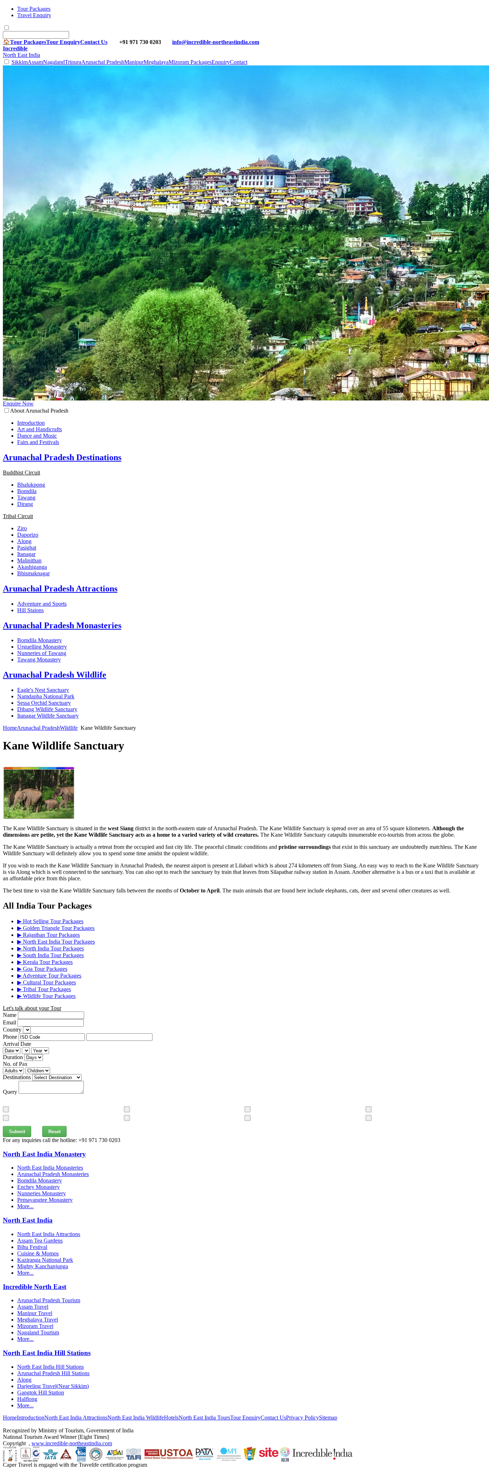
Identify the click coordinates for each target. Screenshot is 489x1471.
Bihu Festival (32, 1247)
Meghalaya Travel (37, 1320)
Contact (238, 62)
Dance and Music (37, 436)
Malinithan (29, 560)
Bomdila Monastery (39, 640)
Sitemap (328, 1418)
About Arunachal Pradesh (39, 411)
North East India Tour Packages (56, 942)
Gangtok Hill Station (40, 1392)
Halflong (27, 1399)
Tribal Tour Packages (44, 989)
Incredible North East (34, 1286)
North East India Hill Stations (50, 1367)
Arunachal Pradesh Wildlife (54, 674)
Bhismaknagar (33, 573)
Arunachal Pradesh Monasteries (62, 625)
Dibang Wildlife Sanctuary (47, 709)
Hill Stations (47, 1353)
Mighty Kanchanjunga (42, 1266)
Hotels (171, 1418)
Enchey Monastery (38, 1187)
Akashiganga (32, 567)
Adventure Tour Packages (49, 976)
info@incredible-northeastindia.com (215, 42)
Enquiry (221, 62)
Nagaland (54, 62)
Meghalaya (156, 62)
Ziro (22, 528)
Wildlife (69, 728)
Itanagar (26, 554)
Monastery (44, 1154)
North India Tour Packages (50, 948)
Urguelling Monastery (42, 647)
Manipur (134, 62)
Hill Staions (30, 610)
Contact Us (93, 42)
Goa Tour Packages (42, 969)
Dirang (25, 504)
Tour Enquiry (63, 42)
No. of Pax (15, 1064)
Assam (35, 62)
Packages (201, 62)
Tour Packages (33, 9)
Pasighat (26, 548)
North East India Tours (204, 1418)
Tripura (73, 62)
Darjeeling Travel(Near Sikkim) (53, 1386)
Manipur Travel (34, 1313)
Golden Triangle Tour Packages (56, 928)
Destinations (17, 1077)
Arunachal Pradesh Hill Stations (53, 1373)
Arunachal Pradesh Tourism (48, 1300)
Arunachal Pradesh (102, 62)
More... (25, 1206)
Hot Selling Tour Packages (50, 921)
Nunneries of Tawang (41, 653)
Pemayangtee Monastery (45, 1200)
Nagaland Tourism (38, 1332)
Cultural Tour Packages (46, 982)
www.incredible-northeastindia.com (72, 1443)
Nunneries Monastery (41, 1193)
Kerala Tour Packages (45, 962)
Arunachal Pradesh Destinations (62, 457)
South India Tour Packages (50, 955)
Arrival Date (17, 1044)
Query (10, 1092)
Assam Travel (32, 1307)
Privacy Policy (302, 1418)
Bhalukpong (31, 485)
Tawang (26, 498)
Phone (10, 1037)
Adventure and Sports (42, 604)
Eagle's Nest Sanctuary (43, 690)
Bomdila (27, 491)
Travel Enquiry (34, 15)
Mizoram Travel (35, 1326)
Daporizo (27, 535)
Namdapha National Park (45, 696)
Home (10, 728)
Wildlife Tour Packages (46, 996)
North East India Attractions (48, 1234)
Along (24, 541)
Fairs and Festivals (38, 442)
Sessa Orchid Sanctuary (44, 703)
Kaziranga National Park (45, 1260)
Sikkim (19, 62)
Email (9, 1022)
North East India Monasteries (50, 1168)
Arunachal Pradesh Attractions (60, 588)
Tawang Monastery (39, 659)
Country (12, 1030)
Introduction (31, 423)
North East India (21, 51)
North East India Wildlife (135, 1418)
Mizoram (179, 62)
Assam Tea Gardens (40, 1241)
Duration (13, 1057)
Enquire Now (18, 403)
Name (9, 1015)
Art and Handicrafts (39, 429)
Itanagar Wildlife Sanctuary (48, 716)
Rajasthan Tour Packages (48, 935)
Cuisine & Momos (38, 1253)
